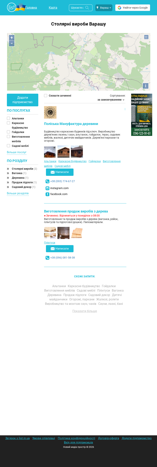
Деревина (20, 177)
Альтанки (18, 118)
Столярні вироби (24, 168)
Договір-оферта (108, 438)
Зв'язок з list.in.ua (17, 438)
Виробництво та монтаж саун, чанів (71, 304)
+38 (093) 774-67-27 (62, 181)
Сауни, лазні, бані (111, 304)
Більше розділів (18, 193)
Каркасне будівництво (72, 161)
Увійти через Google (135, 7)
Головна (31, 7)
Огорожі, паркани (82, 299)
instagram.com (59, 188)
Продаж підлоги (24, 182)
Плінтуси (49, 242)
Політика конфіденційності (76, 438)
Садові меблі (20, 145)
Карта (53, 7)
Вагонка (19, 173)
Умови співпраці (43, 438)
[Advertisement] (84, 359)
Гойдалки (18, 132)
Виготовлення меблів (60, 290)
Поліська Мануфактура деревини (71, 124)
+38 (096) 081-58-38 (62, 257)
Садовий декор (23, 186)
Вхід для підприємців (78, 442)
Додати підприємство (22, 100)
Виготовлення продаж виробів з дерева (76, 211)
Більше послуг (16, 152)
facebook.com (58, 194)
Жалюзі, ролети (107, 299)
